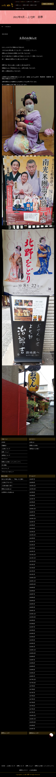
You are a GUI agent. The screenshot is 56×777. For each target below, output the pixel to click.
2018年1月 (32, 676)
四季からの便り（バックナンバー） (11, 462)
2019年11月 (32, 614)
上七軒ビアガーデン (7, 482)
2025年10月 (32, 489)
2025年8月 (32, 495)
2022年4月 (32, 548)
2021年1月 (32, 574)
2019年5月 (32, 633)
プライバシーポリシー (8, 471)
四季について (36, 1)
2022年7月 (32, 541)
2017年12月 (32, 679)
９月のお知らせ (28, 38)
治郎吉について (6, 455)
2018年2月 (32, 673)
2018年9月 (32, 656)
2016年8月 (32, 725)
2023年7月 (32, 522)
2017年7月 (32, 692)
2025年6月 (32, 502)
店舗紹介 (4, 445)
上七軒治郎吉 (33, 770)
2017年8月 (32, 689)
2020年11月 (32, 581)
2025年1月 (32, 505)
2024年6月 (32, 515)
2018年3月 (32, 669)
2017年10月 (32, 682)
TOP (2, 26)
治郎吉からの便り (33, 5)
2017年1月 (32, 712)
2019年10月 (32, 617)
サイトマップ (5, 468)
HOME (17, 1)
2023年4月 (32, 528)
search (23, 8)
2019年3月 (32, 640)
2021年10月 (32, 561)
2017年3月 (32, 705)
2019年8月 (32, 623)
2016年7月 (32, 728)
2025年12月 (32, 485)
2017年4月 (32, 702)
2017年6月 (32, 696)
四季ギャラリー (18, 8)
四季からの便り (25, 5)
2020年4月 (32, 600)
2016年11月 (32, 719)
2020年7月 (32, 594)
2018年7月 (32, 659)
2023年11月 (32, 518)
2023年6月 (32, 525)
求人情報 (4, 465)
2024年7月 (32, 512)
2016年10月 (32, 722)
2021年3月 (32, 571)
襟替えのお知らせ (6, 489)
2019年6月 (32, 630)
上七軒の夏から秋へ (7, 485)
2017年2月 (32, 709)
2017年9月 (32, 686)
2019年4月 (32, 636)
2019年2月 (32, 643)
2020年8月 (32, 591)
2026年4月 (32, 482)
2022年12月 (32, 535)
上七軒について (29, 1)
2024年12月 (32, 508)
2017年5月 (32, 699)
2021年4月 (32, 567)
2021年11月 (32, 558)
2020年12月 (32, 577)
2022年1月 (32, 551)
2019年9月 (32, 620)
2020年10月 (32, 584)
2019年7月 (32, 627)
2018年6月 (32, 663)
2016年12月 (32, 715)
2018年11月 (32, 650)
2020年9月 (32, 587)
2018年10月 (32, 653)
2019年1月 (32, 646)
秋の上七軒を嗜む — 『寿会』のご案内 (12, 479)
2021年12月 (32, 554)
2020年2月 (32, 607)
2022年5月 (32, 545)
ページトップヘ (51, 735)
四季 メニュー (18, 5)
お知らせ (22, 1)
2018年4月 (32, 666)
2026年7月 (32, 479)
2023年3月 (32, 531)
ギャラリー (5, 458)
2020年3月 (32, 604)
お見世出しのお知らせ (8, 492)
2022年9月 (32, 538)
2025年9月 (32, 492)
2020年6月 (32, 597)
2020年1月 (32, 610)
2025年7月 (32, 499)
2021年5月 (32, 564)
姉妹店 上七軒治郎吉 (47, 3)
